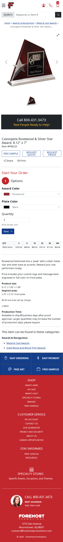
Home (7, 23)
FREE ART (19, 369)
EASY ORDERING (19, 358)
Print (23, 160)
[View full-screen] (58, 35)
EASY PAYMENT (50, 358)
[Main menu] (5, 5)
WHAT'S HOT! (31, 393)
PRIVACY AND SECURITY (31, 431)
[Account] (43, 5)
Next (6, 231)
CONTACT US (31, 423)
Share (9, 160)
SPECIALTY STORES (31, 397)
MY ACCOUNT (31, 419)
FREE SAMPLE (11, 153)
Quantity (7, 214)
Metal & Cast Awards (46, 23)
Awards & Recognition (23, 23)
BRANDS (31, 401)
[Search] (58, 15)
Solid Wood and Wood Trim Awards (26, 348)
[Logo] (11, 5)
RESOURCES (31, 457)
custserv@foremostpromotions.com (31, 530)
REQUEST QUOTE (31, 153)
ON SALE (31, 389)
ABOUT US (32, 435)
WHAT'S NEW (31, 385)
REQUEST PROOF (52, 153)
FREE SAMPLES (50, 369)
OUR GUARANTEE (31, 427)
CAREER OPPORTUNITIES (31, 440)
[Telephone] (50, 5)
